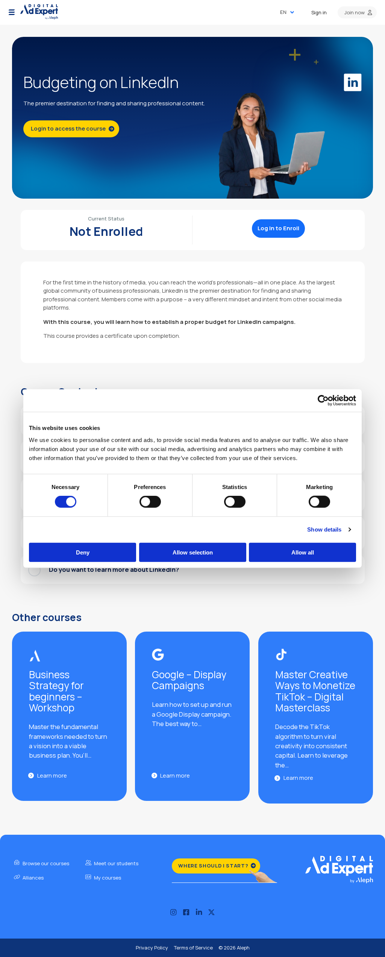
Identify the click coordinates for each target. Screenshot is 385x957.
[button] (12, 12)
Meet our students (115, 863)
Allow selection (193, 552)
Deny (82, 552)
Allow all (302, 552)
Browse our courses (45, 863)
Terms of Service (193, 947)
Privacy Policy (152, 947)
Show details (324, 529)
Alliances (32, 877)
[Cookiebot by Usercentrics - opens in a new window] (323, 400)
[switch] (150, 502)
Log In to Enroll (278, 228)
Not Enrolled (106, 231)
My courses (107, 877)
